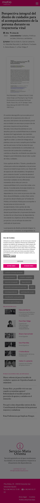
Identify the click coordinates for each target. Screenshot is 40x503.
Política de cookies (9, 256)
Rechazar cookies (28, 266)
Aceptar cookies (11, 266)
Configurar (20, 261)
